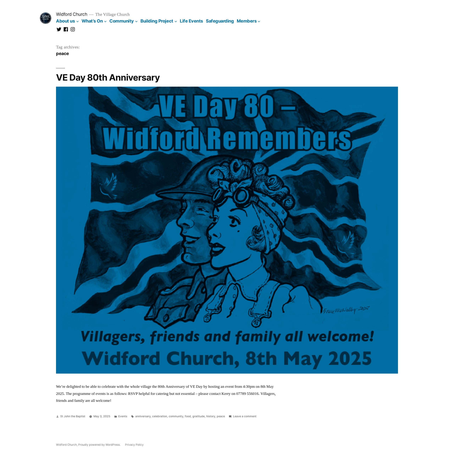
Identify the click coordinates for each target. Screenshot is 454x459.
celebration (159, 416)
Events (122, 416)
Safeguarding (220, 21)
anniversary (143, 416)
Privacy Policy (134, 444)
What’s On (92, 21)
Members (247, 21)
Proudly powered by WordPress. (99, 444)
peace (221, 416)
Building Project (156, 21)
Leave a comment (244, 416)
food (188, 416)
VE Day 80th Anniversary (108, 77)
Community (121, 21)
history (210, 416)
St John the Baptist (72, 416)
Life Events (191, 21)
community (176, 416)
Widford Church (71, 14)
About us (65, 21)
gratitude (198, 416)
